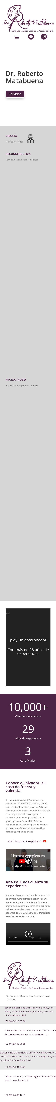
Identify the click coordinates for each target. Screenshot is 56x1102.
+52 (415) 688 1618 (14, 1094)
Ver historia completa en (25, 841)
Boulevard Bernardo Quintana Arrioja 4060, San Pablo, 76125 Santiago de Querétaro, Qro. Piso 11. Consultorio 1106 (28, 1011)
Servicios (15, 94)
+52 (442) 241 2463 (14, 1066)
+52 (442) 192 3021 (14, 1043)
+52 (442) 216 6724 (14, 1021)
